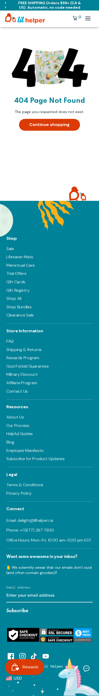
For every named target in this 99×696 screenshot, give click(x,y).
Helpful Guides (19, 433)
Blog (10, 442)
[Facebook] (11, 655)
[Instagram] (22, 655)
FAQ (10, 341)
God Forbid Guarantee (27, 366)
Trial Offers (16, 273)
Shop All (13, 298)
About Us (15, 417)
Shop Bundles (19, 307)
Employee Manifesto (25, 450)
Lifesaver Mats (19, 257)
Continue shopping (49, 124)
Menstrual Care (20, 265)
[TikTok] (34, 655)
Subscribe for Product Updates (35, 458)
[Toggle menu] (88, 18)
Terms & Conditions (24, 485)
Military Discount (21, 374)
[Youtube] (46, 655)
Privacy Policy (19, 493)
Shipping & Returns (24, 349)
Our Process (17, 425)
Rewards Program (22, 358)
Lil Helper (52, 666)
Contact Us (17, 391)
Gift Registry (17, 290)
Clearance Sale (20, 315)
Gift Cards (15, 282)
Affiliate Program (21, 383)
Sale (10, 248)
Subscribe (17, 611)
